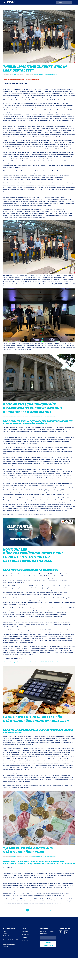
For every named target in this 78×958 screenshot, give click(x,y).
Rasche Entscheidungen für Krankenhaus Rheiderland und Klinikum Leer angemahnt (32, 408)
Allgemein (41, 74)
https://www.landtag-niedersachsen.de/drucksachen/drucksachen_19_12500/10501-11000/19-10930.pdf (32, 662)
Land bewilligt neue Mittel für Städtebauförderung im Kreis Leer (36, 719)
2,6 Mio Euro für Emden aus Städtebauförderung (28, 850)
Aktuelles (36, 74)
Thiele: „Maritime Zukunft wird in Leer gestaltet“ (35, 68)
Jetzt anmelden (48, 944)
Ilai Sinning (13, 74)
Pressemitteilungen (52, 74)
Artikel (45, 74)
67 (46, 910)
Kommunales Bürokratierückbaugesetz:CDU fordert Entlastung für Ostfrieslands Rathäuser (33, 555)
